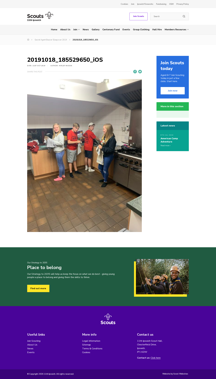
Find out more (38, 288)
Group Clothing (141, 29)
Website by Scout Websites (175, 374)
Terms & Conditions (92, 348)
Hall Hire (157, 29)
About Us (65, 29)
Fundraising (161, 4)
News (86, 29)
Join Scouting (33, 341)
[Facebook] (135, 71)
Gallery (95, 29)
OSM (171, 4)
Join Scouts (138, 16)
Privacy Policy (182, 4)
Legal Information (91, 341)
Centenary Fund (111, 29)
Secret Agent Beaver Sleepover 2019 (51, 40)
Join (132, 4)
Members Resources (175, 29)
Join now (173, 90)
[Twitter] (140, 71)
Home (54, 29)
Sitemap (86, 344)
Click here (156, 358)
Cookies (124, 4)
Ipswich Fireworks (145, 4)
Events (126, 29)
